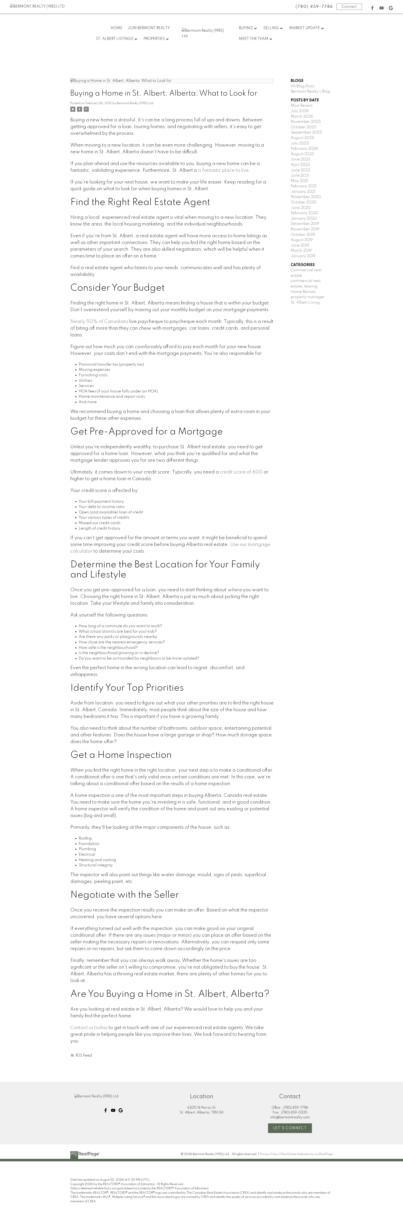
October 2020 (304, 202)
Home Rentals (303, 292)
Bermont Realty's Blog (310, 91)
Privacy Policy (269, 1154)
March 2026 (302, 116)
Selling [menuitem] (271, 28)
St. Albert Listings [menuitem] (114, 39)
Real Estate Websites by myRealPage (307, 1154)
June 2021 (300, 175)
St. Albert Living (305, 302)
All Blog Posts (302, 86)
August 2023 (302, 154)
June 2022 (300, 170)
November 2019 (305, 229)
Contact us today (88, 1028)
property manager (308, 297)
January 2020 (304, 218)
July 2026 (300, 111)
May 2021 (299, 181)
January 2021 (303, 192)
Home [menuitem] (116, 28)
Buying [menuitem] (246, 28)
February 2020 (304, 213)
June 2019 (300, 245)
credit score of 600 (241, 472)
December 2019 (305, 224)
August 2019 (302, 240)
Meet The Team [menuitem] (253, 39)
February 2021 (304, 186)
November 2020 (306, 197)
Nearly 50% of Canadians (99, 321)
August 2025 (302, 138)
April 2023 (300, 165)
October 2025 (303, 127)
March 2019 (301, 251)
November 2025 (306, 122)
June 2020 (301, 208)
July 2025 (300, 143)
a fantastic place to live (223, 170)
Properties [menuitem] (154, 39)
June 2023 (300, 159)
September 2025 (306, 132)
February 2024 (304, 149)
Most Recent (302, 106)
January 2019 (303, 256)
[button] (372, 8)
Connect (349, 7)
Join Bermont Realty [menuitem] (149, 28)
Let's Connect (290, 1128)
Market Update (304, 28)
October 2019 (303, 235)
